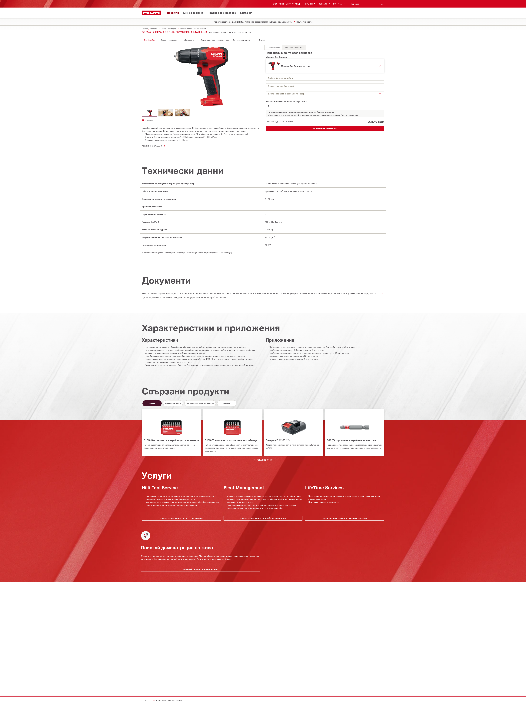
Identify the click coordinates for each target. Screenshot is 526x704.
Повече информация (152, 146)
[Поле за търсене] (382, 4)
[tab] (149, 40)
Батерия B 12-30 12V (278, 440)
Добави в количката (326, 128)
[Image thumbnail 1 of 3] (149, 113)
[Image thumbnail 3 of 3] (182, 113)
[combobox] (366, 4)
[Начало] (151, 13)
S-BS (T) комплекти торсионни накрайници (231, 440)
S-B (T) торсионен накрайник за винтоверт (353, 440)
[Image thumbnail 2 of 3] (165, 113)
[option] (273, 47)
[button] (325, 66)
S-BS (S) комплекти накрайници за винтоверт (171, 440)
